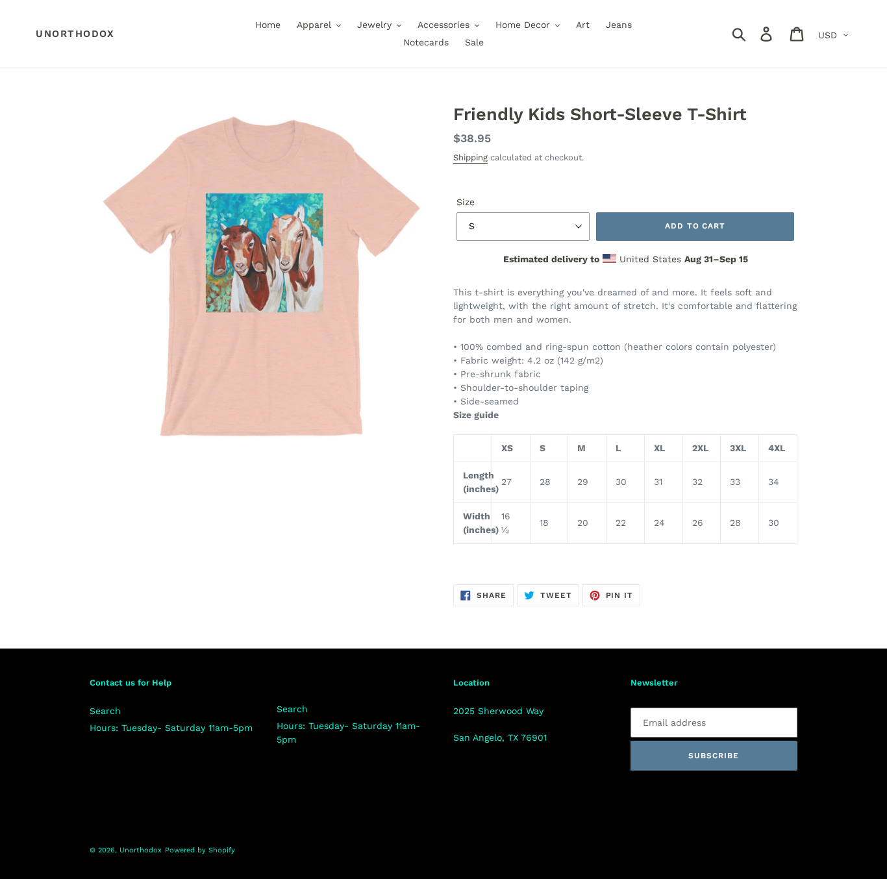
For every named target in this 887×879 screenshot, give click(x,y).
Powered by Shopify (200, 850)
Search (105, 711)
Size (465, 202)
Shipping (470, 157)
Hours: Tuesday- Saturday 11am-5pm (171, 728)
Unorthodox (75, 34)
